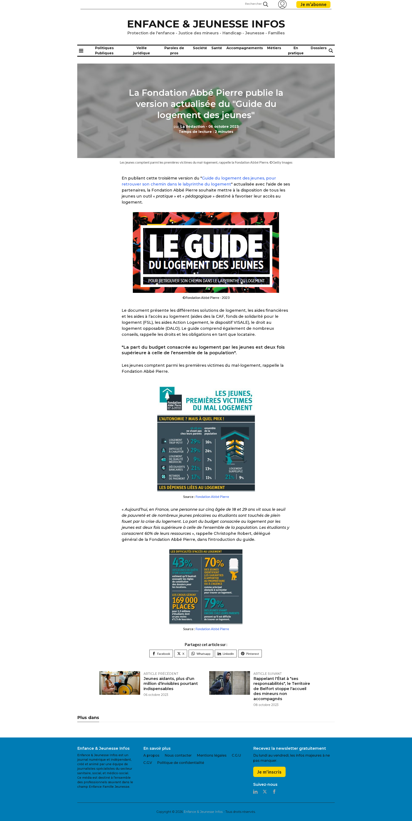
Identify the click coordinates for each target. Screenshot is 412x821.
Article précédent (161, 674)
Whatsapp (204, 653)
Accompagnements (244, 48)
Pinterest (252, 653)
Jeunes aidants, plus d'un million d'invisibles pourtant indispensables (171, 683)
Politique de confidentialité (180, 763)
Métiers (274, 48)
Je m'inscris (269, 771)
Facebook (163, 653)
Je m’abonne (313, 4)
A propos (151, 755)
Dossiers (319, 48)
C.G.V (147, 763)
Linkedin (228, 653)
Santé (216, 48)
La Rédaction (189, 127)
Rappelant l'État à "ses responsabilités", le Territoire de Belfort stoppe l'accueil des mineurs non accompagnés (281, 688)
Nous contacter (178, 755)
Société (200, 48)
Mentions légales (212, 755)
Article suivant (267, 674)
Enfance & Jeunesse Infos (206, 24)
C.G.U (236, 755)
